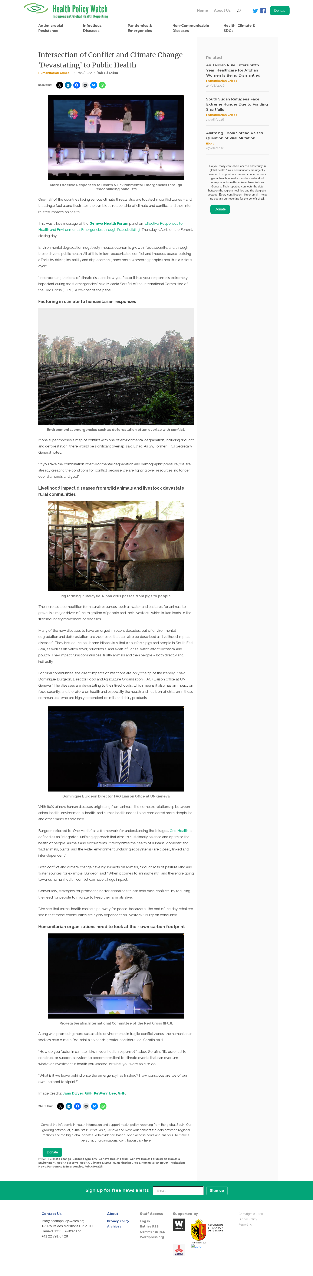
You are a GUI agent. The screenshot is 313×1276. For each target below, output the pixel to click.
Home (202, 11)
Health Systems (68, 1162)
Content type (81, 1158)
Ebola (210, 143)
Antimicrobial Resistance (50, 28)
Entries (149, 1226)
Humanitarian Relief (154, 1162)
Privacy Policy (118, 1221)
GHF (88, 1093)
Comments (152, 1232)
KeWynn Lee (105, 1093)
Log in (145, 1221)
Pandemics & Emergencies (140, 28)
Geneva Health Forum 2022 (148, 1158)
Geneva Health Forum (108, 223)
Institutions (177, 1162)
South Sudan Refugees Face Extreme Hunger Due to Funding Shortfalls (237, 104)
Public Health (94, 1166)
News (42, 1166)
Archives (114, 1226)
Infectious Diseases (92, 28)
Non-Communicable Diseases (190, 28)
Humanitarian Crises (53, 72)
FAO (94, 1158)
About (112, 1214)
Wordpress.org (152, 1237)
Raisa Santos (107, 73)
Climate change (60, 1158)
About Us (222, 11)
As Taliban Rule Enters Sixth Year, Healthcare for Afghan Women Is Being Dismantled (233, 70)
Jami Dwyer (73, 1093)
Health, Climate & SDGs (239, 28)
